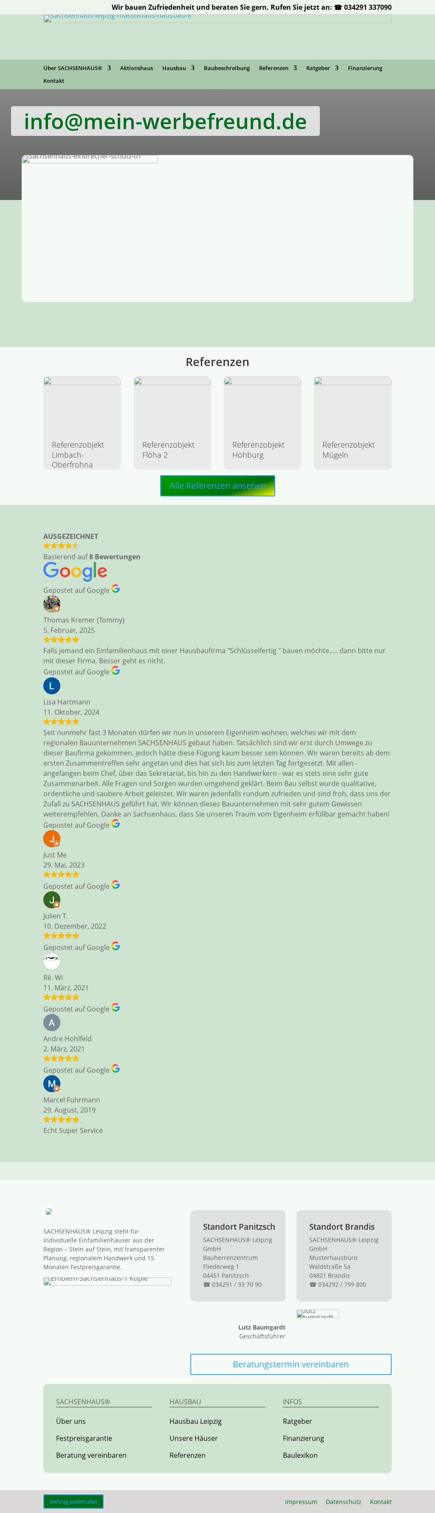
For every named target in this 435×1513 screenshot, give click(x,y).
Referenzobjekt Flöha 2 (168, 449)
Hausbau (174, 68)
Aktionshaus (136, 68)
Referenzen (273, 68)
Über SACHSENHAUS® (72, 68)
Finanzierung (365, 68)
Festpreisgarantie (84, 1438)
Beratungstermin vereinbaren (291, 1364)
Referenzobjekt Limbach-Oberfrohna (78, 455)
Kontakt (53, 81)
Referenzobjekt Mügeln (348, 449)
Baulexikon (300, 1455)
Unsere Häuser (193, 1438)
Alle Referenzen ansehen (217, 485)
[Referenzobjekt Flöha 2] (172, 404)
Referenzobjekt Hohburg (258, 449)
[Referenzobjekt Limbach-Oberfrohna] (82, 404)
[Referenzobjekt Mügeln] (352, 404)
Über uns (71, 1421)
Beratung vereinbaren (91, 1455)
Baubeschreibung (227, 68)
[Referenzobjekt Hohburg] (262, 404)
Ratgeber (318, 68)
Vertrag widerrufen (73, 1501)
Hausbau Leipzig (195, 1421)
